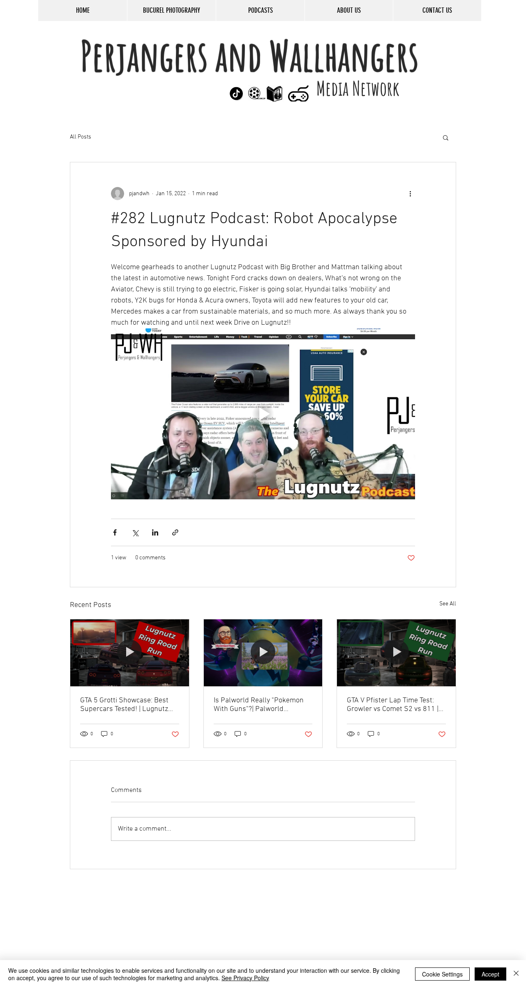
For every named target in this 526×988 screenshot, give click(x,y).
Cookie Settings (442, 974)
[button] (446, 137)
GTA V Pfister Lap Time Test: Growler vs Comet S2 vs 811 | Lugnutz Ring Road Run (392, 704)
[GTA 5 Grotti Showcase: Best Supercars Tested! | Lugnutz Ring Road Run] (129, 652)
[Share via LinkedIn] (155, 532)
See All (447, 603)
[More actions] (410, 194)
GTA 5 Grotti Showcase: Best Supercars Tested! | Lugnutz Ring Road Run (124, 704)
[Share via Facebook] (115, 532)
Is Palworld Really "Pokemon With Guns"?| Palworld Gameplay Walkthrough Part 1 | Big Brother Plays (262, 704)
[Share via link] (175, 532)
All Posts (80, 137)
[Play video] (263, 413)
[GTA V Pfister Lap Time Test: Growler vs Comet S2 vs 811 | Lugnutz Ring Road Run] (396, 652)
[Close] (516, 974)
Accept (490, 974)
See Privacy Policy (245, 978)
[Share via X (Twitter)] (135, 532)
